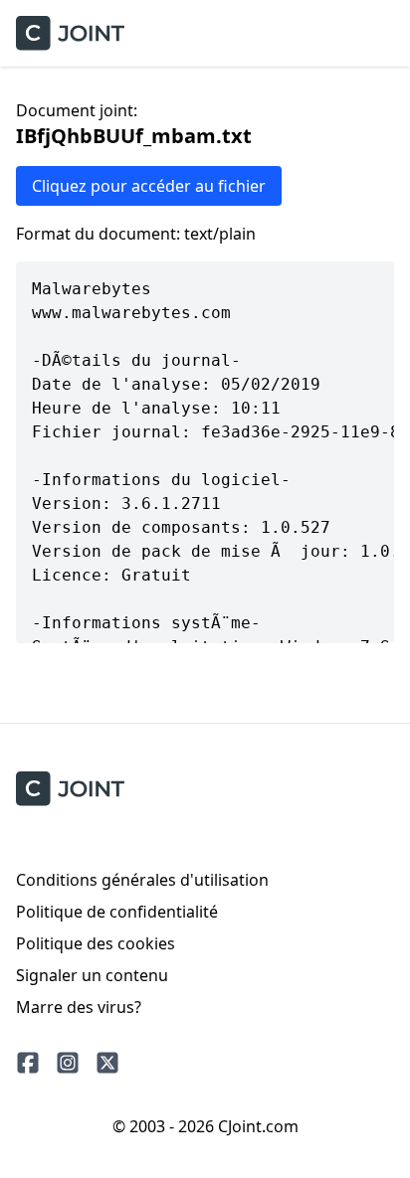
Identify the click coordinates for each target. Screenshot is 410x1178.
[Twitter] (107, 1063)
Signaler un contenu (92, 975)
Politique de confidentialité (117, 912)
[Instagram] (68, 1063)
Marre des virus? (78, 1007)
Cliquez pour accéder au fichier (149, 186)
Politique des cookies (95, 943)
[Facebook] (28, 1063)
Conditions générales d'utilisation (142, 880)
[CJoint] (70, 788)
